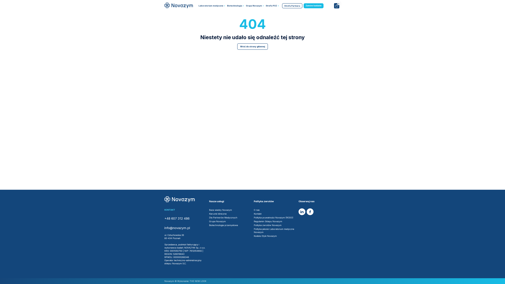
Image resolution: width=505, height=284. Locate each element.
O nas (257, 210)
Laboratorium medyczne (211, 5)
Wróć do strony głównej (252, 46)
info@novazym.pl (177, 228)
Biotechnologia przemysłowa (223, 225)
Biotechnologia (234, 5)
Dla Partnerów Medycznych (223, 217)
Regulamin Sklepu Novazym (268, 221)
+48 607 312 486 (177, 218)
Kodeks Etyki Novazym (265, 236)
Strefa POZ (271, 5)
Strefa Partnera (292, 6)
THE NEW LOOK (197, 281)
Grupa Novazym (254, 5)
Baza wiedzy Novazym (220, 210)
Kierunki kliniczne (218, 213)
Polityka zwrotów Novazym (267, 225)
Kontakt (257, 213)
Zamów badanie (314, 5)
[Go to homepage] (178, 7)
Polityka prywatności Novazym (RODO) (273, 217)
